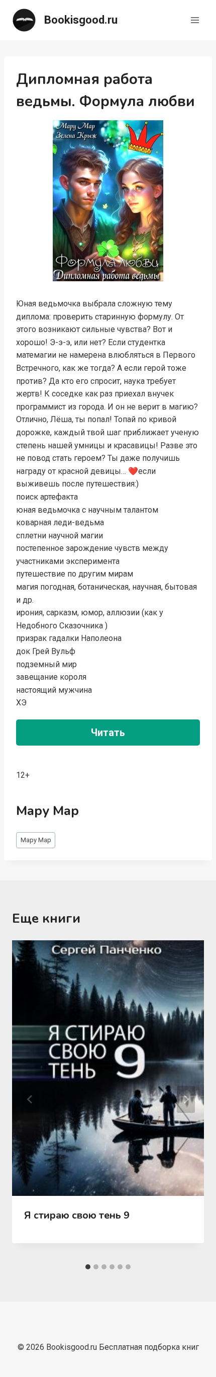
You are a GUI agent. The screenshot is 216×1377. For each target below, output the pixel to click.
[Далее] (186, 1099)
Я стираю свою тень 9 (77, 1215)
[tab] (87, 1266)
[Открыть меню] (194, 20)
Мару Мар (36, 840)
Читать (108, 732)
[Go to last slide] (30, 1099)
